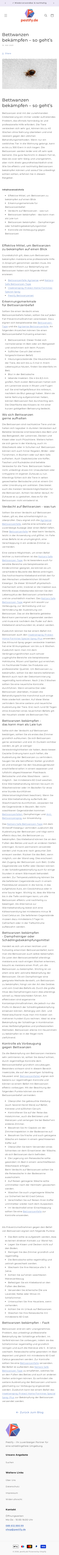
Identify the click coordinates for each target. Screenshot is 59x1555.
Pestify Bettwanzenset (21, 295)
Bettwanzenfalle (18, 531)
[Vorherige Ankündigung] (5, 3)
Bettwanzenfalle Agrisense (23, 280)
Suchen (10, 1462)
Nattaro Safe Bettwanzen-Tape (25, 824)
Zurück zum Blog (32, 1412)
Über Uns (11, 1480)
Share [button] (8, 53)
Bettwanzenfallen (12, 814)
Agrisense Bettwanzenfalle (33, 326)
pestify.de (24, 1552)
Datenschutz (12, 1486)
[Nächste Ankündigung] (54, 3)
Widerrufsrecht (14, 1499)
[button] (6, 15)
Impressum (12, 1493)
